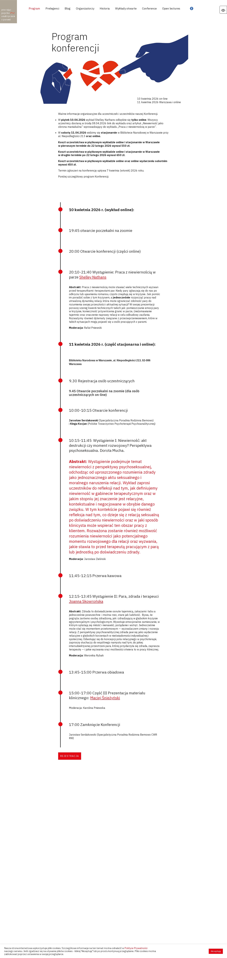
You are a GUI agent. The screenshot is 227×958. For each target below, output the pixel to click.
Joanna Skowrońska (86, 601)
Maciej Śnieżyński (105, 697)
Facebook (192, 8)
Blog (67, 8)
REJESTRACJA (69, 756)
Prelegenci (52, 8)
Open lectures (171, 8)
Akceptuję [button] (216, 951)
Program (34, 8)
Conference (149, 8)
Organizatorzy (85, 8)
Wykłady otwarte (126, 8)
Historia (105, 8)
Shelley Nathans (92, 276)
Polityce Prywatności (135, 948)
